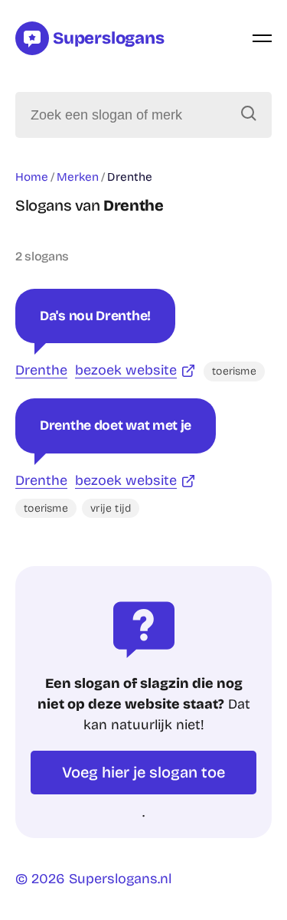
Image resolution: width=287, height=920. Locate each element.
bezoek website (126, 370)
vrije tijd (110, 508)
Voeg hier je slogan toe (143, 772)
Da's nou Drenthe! (95, 316)
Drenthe (41, 370)
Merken (78, 177)
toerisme (234, 371)
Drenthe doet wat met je (115, 425)
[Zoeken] (249, 115)
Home (31, 177)
